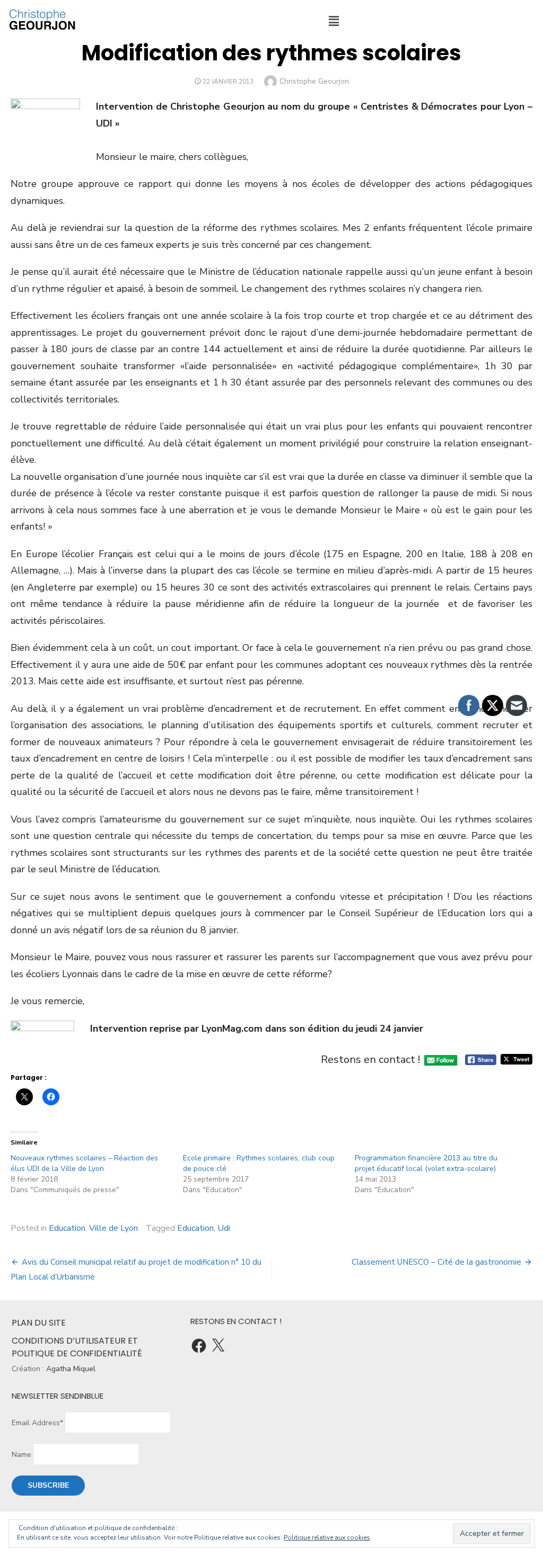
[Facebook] (198, 1345)
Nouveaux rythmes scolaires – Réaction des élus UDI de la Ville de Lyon (84, 1163)
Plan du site (39, 1323)
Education (67, 1228)
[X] (217, 1345)
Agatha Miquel (70, 1369)
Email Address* (37, 1423)
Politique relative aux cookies (327, 1537)
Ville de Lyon (113, 1228)
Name (21, 1455)
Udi (223, 1228)
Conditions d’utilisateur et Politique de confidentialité (77, 1347)
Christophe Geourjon (314, 81)
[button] (334, 21)
